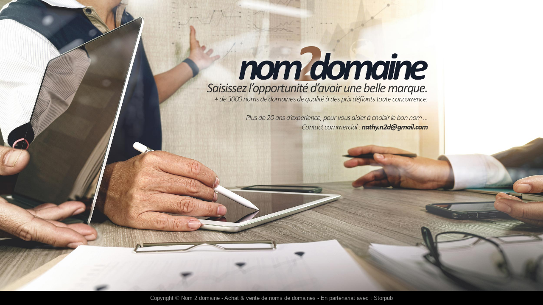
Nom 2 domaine (200, 298)
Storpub (383, 298)
